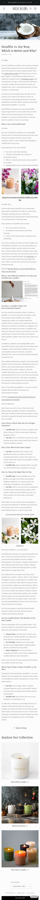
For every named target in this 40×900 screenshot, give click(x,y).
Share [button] (6, 60)
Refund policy (21, 893)
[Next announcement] (36, 2)
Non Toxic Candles (18, 870)
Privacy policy (30, 893)
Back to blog (21, 728)
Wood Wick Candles (19, 782)
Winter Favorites (18, 826)
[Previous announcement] (4, 2)
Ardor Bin (30, 256)
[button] (4, 8)
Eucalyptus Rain (27, 79)
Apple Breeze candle (11, 73)
